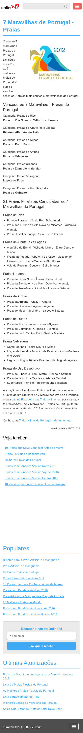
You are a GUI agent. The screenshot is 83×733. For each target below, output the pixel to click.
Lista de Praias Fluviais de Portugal (25, 684)
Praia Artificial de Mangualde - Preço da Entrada (33, 596)
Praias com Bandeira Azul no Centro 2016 (31, 478)
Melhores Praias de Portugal (23, 459)
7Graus (36, 727)
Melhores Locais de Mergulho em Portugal (30, 702)
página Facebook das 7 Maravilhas (34, 399)
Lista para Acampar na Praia (21, 696)
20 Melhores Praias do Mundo (22, 602)
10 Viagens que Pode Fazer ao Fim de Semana (35, 484)
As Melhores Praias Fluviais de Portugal (28, 690)
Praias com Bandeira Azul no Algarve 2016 (32, 472)
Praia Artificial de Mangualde (21, 566)
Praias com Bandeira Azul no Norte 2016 (30, 466)
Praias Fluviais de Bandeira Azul (25, 453)
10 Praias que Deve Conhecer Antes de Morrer (34, 447)
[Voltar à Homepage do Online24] (10, 6)
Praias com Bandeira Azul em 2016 (25, 590)
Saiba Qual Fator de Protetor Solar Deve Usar (32, 708)
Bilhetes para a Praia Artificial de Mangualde (31, 559)
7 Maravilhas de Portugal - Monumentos (44, 420)
